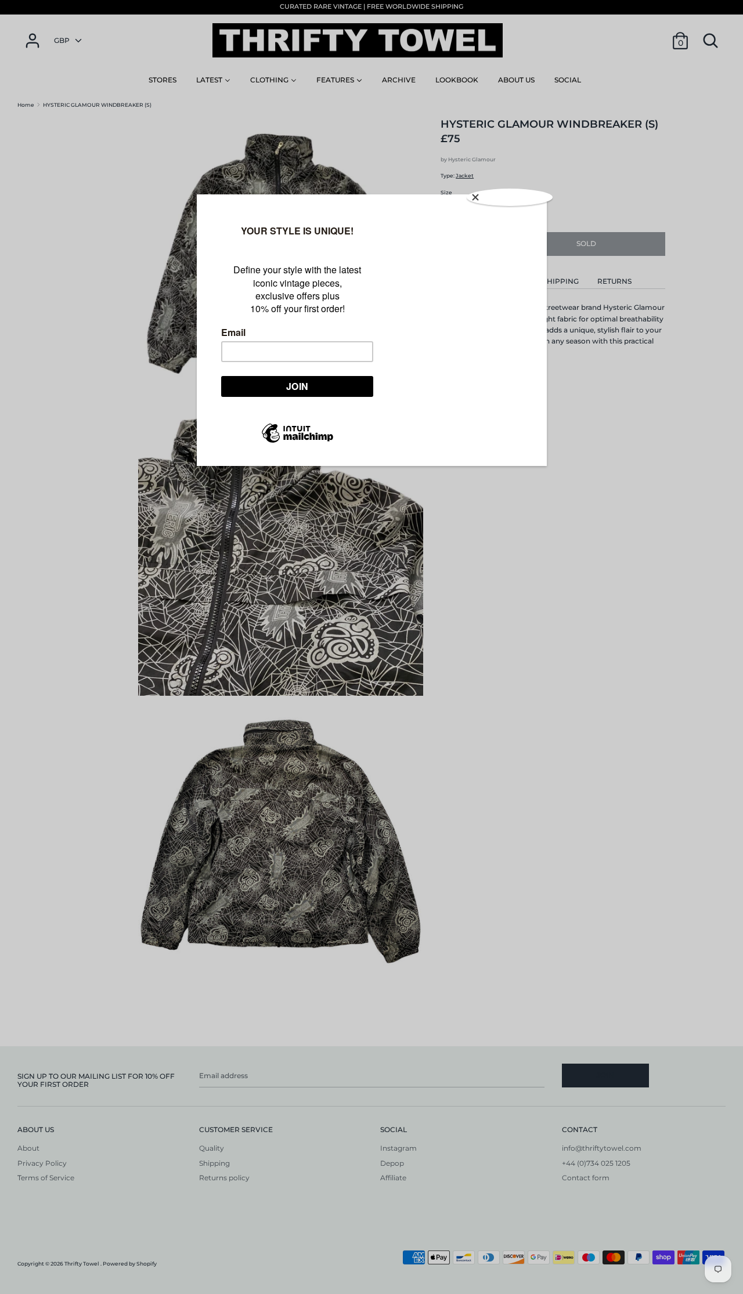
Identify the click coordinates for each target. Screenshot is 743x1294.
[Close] (510, 197)
